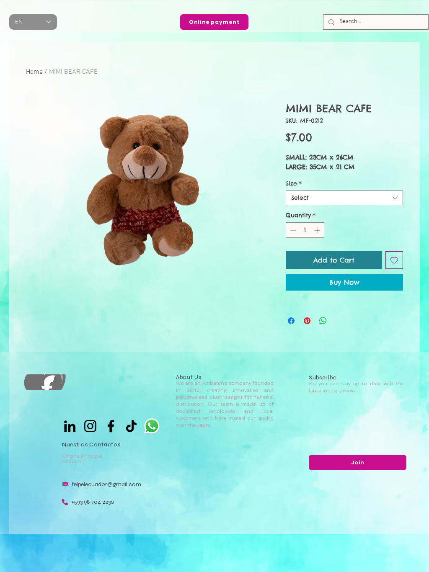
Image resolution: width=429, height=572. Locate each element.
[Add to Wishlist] (394, 260)
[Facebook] (111, 426)
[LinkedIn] (70, 426)
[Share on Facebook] (291, 321)
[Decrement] (292, 230)
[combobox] (344, 198)
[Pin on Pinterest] (307, 321)
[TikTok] (131, 426)
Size (294, 183)
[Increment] (318, 230)
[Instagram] (90, 426)
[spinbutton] (305, 230)
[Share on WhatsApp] (323, 321)
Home (34, 72)
